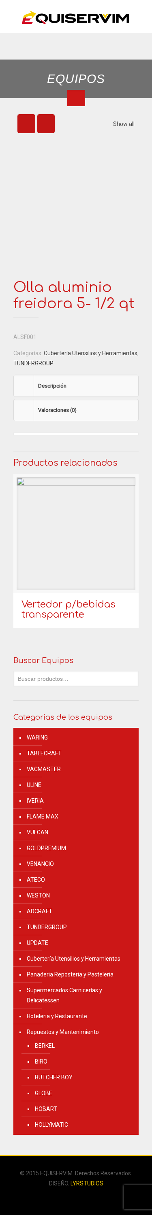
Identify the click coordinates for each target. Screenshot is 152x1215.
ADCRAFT (39, 911)
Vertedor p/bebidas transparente (68, 609)
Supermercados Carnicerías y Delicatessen (64, 995)
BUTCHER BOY (54, 1077)
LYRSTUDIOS (87, 1183)
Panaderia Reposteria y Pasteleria (70, 974)
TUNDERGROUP (33, 363)
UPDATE (37, 943)
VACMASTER (44, 769)
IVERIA (35, 800)
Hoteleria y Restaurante (57, 1016)
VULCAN (37, 832)
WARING (37, 737)
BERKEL (45, 1045)
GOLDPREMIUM (46, 848)
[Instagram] (81, 1197)
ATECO (36, 879)
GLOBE (43, 1093)
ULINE (34, 785)
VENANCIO (40, 864)
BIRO (41, 1061)
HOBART (46, 1109)
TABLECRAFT (44, 753)
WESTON (38, 895)
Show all (124, 124)
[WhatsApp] (70, 1197)
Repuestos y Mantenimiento (63, 1032)
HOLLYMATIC (51, 1124)
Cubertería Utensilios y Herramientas (90, 353)
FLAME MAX (42, 816)
